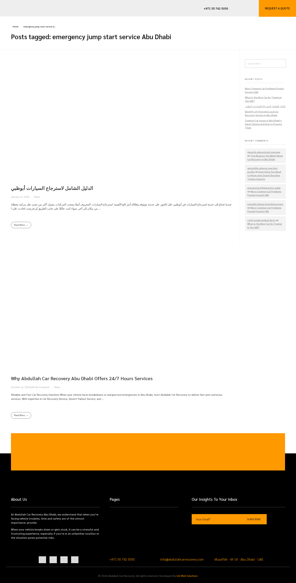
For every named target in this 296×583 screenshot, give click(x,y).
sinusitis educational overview (263, 152)
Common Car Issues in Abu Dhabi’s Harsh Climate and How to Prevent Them (263, 124)
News (37, 196)
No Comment (42, 387)
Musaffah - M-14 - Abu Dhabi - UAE (238, 559)
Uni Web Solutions (187, 576)
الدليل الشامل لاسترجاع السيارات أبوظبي (52, 188)
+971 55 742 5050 (122, 559)
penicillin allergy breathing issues (265, 204)
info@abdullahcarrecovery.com (182, 559)
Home (15, 26)
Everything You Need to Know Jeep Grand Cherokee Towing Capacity (264, 175)
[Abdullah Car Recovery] (23, 8)
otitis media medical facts (261, 220)
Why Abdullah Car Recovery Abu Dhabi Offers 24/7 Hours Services (82, 378)
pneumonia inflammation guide (264, 187)
